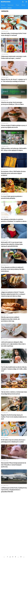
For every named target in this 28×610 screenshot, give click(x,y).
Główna (3, 5)
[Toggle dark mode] (22, 1)
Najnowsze (10, 5)
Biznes (23, 5)
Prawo (17, 5)
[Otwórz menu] (25, 1)
